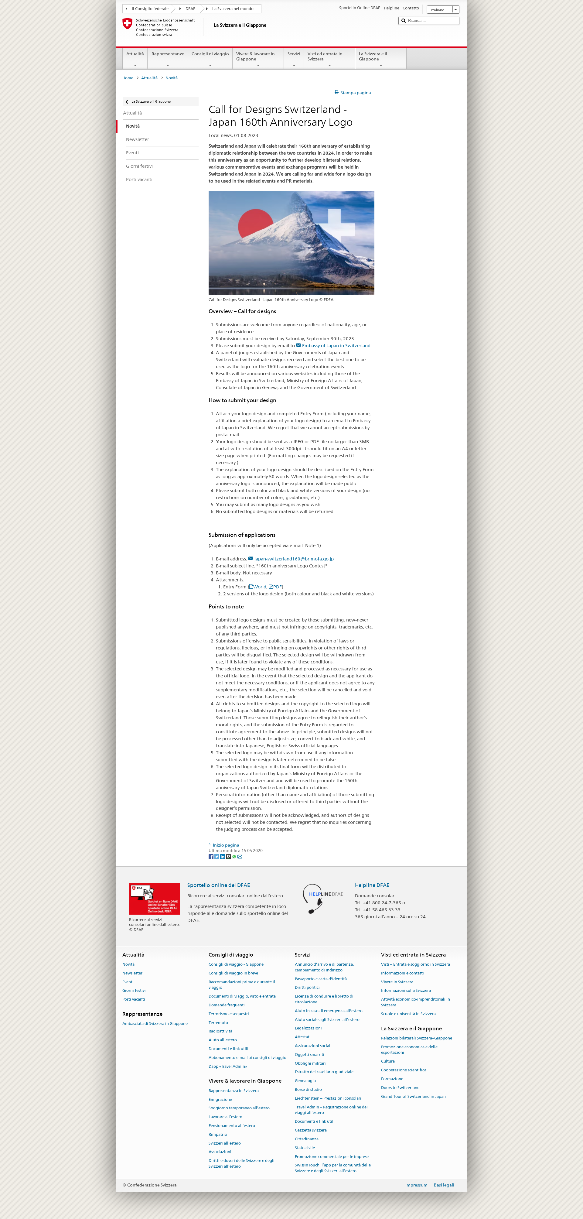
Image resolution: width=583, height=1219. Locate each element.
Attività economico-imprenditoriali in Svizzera (415, 1002)
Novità (128, 964)
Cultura (388, 1061)
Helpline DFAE (372, 885)
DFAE (190, 8)
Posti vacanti (133, 999)
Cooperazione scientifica (403, 1070)
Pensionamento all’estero (232, 1125)
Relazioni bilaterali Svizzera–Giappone (416, 1038)
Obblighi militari (310, 1063)
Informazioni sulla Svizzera (406, 990)
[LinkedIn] (223, 856)
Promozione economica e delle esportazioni (409, 1050)
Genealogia (305, 1080)
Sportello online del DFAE (218, 885)
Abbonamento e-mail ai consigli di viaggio (247, 1057)
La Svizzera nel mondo (233, 8)
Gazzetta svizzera (311, 1130)
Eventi (128, 982)
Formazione (392, 1079)
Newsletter (132, 973)
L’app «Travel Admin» (228, 1066)
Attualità (135, 53)
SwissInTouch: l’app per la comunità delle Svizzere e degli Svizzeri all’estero (333, 1168)
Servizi (294, 53)
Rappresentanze (168, 53)
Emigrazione (220, 1099)
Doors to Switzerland (400, 1087)
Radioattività (220, 1031)
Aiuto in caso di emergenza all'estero (329, 1010)
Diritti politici (307, 987)
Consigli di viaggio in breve (233, 973)
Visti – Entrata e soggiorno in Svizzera (415, 964)
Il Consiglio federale (150, 8)
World (259, 587)
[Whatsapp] (234, 856)
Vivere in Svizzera (397, 982)
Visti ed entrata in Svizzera (325, 56)
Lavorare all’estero (225, 1117)
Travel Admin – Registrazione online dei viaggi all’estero (331, 1110)
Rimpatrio (218, 1134)
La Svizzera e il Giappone (373, 56)
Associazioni (220, 1152)
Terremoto (218, 1022)
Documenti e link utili (228, 1048)
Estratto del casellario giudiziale (324, 1072)
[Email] (239, 856)
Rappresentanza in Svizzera (234, 1090)
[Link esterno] (251, 559)
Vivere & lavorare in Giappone (255, 56)
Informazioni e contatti (402, 973)
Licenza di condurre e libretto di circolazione (324, 999)
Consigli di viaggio (210, 53)
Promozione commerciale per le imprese (332, 1156)
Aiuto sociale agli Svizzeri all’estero (327, 1019)
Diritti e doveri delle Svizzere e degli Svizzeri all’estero (241, 1163)
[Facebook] (211, 856)
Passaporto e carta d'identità (321, 979)
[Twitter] (217, 856)
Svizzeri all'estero (225, 1143)
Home (127, 78)
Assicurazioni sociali (313, 1045)
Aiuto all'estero (223, 1040)
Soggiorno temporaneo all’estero (239, 1108)
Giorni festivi (134, 990)
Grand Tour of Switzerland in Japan (413, 1096)
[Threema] (229, 856)
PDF (277, 587)
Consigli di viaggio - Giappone (236, 964)
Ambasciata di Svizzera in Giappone (155, 1023)
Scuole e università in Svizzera (408, 1014)
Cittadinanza (307, 1139)
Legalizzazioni (308, 1028)
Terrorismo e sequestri (229, 1014)
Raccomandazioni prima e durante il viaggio (242, 985)
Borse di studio (308, 1089)
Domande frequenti (227, 1005)
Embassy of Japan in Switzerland (336, 345)
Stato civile (305, 1147)
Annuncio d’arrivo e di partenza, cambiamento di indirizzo (324, 967)
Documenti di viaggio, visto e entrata (242, 996)
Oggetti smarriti (309, 1054)
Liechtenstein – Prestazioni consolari (328, 1098)
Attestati (303, 1037)
